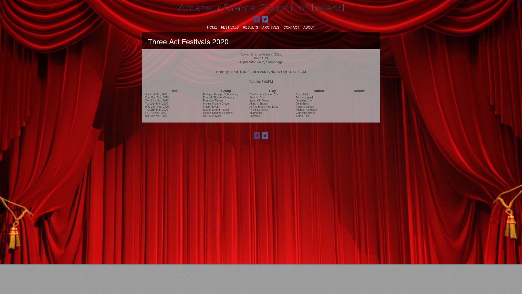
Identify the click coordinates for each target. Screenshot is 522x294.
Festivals (230, 27)
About (309, 27)
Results (250, 27)
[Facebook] (257, 19)
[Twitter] (265, 19)
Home (212, 27)
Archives (270, 27)
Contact (291, 27)
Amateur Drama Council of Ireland (261, 7)
